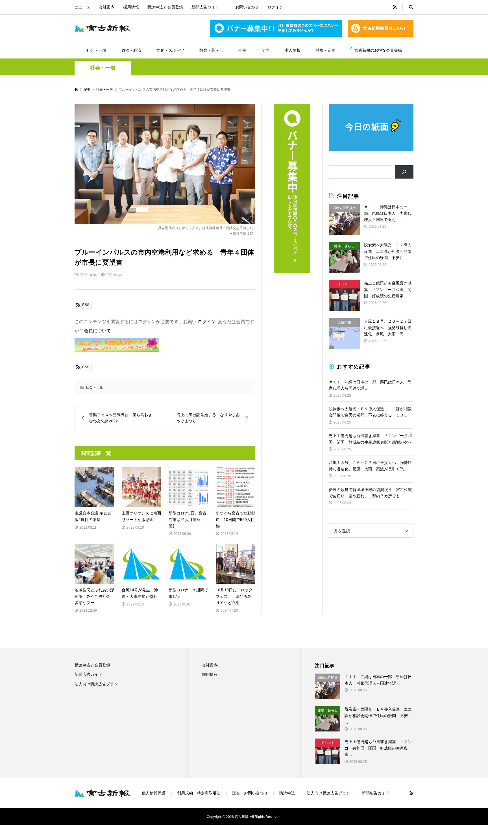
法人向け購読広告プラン (96, 684)
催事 (242, 50)
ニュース (82, 7)
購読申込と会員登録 (165, 7)
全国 (265, 50)
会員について (97, 330)
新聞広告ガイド (205, 7)
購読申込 (287, 793)
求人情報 (292, 50)
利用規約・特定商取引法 (199, 793)
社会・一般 (96, 50)
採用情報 (131, 7)
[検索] (404, 172)
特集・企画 (326, 50)
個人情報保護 (153, 793)
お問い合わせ (247, 7)
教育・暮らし (211, 50)
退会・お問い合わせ (250, 793)
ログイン (275, 7)
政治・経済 (131, 50)
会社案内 (107, 7)
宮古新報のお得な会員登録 (378, 50)
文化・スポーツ (170, 50)
